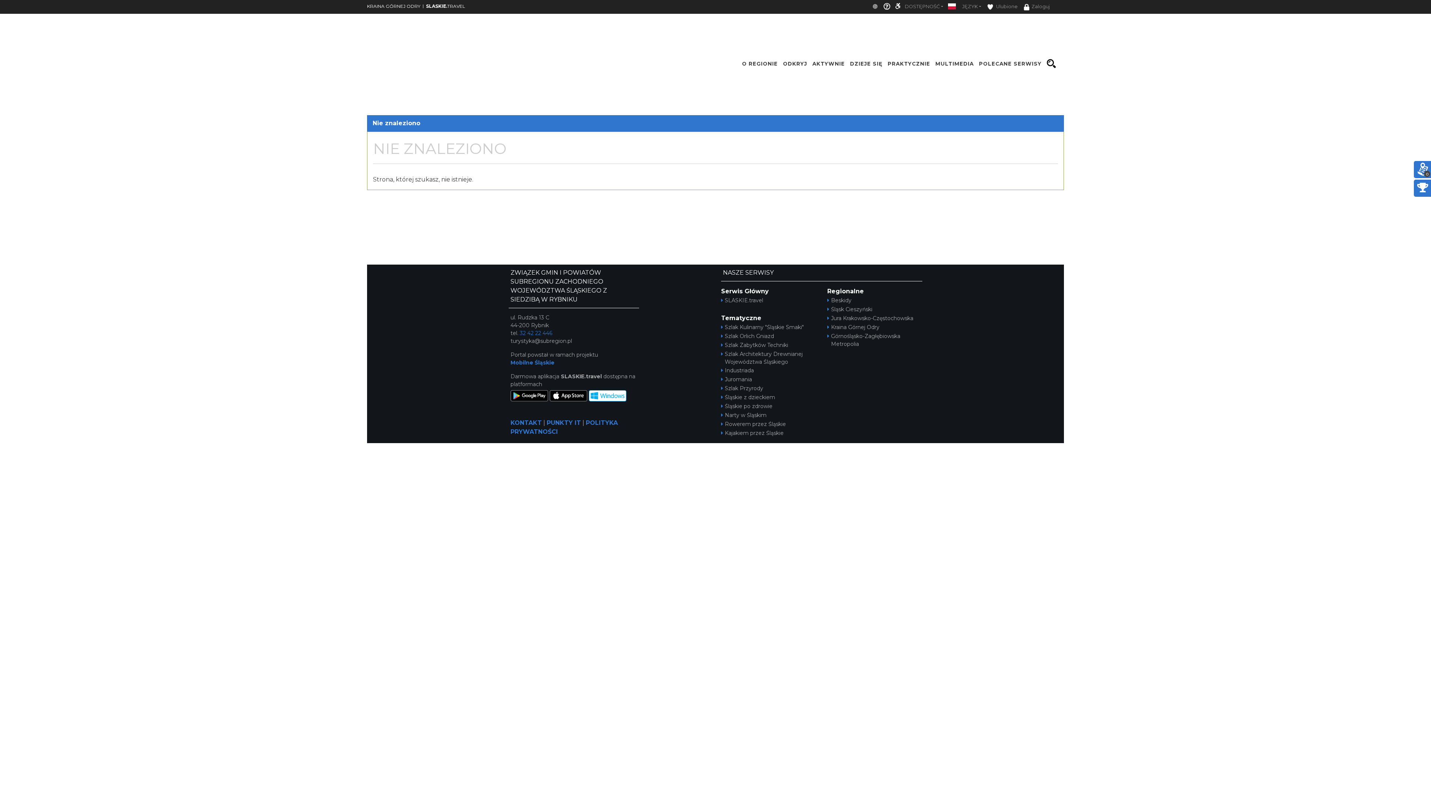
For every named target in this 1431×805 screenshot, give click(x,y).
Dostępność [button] (922, 6)
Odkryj (795, 64)
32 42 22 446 (536, 333)
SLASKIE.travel (744, 300)
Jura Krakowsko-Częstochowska (872, 318)
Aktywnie (828, 64)
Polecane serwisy (1010, 64)
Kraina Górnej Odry (855, 327)
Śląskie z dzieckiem (750, 397)
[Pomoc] (887, 7)
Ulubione (1006, 6)
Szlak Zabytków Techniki (756, 345)
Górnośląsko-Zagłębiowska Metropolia (865, 340)
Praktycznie (909, 64)
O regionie (760, 64)
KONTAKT (526, 422)
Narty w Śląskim (746, 415)
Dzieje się (866, 64)
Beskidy (841, 300)
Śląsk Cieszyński (851, 309)
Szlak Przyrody (744, 388)
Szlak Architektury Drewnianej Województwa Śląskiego (764, 358)
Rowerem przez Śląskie (755, 424)
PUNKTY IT (564, 422)
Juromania (738, 379)
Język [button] (970, 6)
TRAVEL (445, 6)
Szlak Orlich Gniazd (749, 336)
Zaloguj (1041, 6)
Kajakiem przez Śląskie (754, 433)
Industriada (739, 370)
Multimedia (954, 64)
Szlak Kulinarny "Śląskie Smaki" (764, 327)
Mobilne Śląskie (533, 362)
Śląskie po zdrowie (749, 406)
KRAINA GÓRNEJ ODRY (393, 6)
